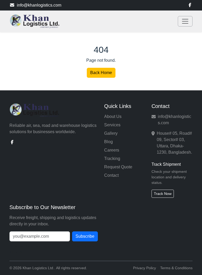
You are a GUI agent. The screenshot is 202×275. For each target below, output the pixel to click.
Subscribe (84, 236)
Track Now (162, 193)
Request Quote (118, 167)
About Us (113, 116)
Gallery (111, 133)
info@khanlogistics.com (39, 5)
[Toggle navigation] (185, 21)
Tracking (112, 158)
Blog (108, 141)
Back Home (101, 72)
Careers (111, 150)
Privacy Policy (144, 268)
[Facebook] (190, 5)
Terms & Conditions (176, 268)
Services (112, 125)
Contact (111, 175)
